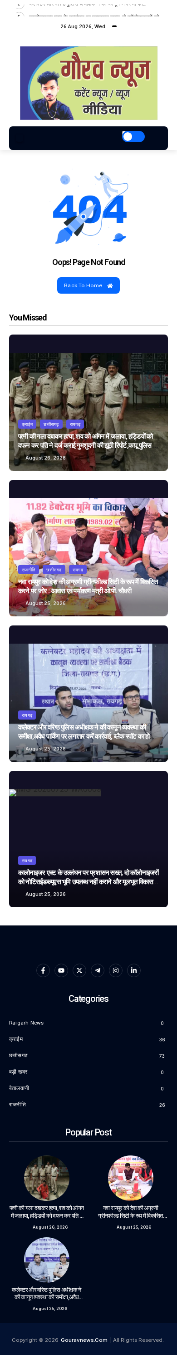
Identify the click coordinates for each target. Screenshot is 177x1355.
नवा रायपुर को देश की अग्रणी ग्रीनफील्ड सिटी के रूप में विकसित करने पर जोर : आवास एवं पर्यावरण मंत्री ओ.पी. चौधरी (88, 586)
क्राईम (27, 424)
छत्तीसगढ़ (51, 424)
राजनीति (28, 569)
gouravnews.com (84, 1340)
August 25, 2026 (45, 603)
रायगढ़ (75, 424)
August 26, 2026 (45, 457)
